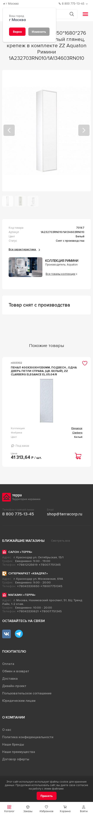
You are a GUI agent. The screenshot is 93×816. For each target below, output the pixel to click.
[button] (83, 809)
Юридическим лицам (18, 701)
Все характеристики (23, 249)
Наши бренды (13, 744)
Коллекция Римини (61, 261)
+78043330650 (28, 586)
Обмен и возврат (15, 671)
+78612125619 (27, 565)
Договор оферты (15, 759)
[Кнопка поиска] (71, 14)
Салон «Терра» (20, 552)
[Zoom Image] (46, 130)
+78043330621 (28, 611)
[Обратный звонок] (87, 4)
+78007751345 (50, 565)
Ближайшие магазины (23, 541)
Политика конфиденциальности (27, 737)
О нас (6, 730)
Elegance (76, 428)
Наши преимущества (18, 752)
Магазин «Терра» (21, 595)
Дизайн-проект (14, 686)
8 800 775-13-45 (18, 514)
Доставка (10, 679)
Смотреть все (60, 540)
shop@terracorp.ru (64, 514)
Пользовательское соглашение (26, 693)
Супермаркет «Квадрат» (28, 573)
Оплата (8, 664)
